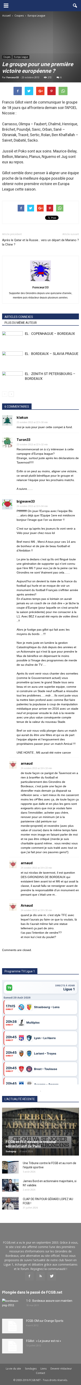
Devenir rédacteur (61, 1368)
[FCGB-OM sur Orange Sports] (12, 1326)
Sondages (31, 1368)
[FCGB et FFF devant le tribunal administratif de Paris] (40, 1132)
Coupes (6, 56)
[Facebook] (29, 1276)
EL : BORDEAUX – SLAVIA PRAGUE (51, 354)
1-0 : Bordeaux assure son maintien (49, 1300)
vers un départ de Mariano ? (60, 240)
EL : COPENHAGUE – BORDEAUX (50, 334)
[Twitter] (52, 1276)
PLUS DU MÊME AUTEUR (21, 322)
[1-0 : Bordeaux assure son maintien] (12, 1306)
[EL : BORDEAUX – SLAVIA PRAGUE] (12, 358)
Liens (43, 1368)
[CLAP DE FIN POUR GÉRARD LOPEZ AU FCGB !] (10, 1203)
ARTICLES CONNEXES (19, 317)
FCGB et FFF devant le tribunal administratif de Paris (31, 1144)
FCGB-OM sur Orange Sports (44, 1320)
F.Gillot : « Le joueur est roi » (43, 1341)
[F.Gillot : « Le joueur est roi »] (12, 1346)
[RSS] (40, 1276)
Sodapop (11, 1151)
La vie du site (13, 1368)
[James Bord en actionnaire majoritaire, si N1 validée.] (10, 1185)
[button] (75, 5)
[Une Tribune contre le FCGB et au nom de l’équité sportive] (10, 1167)
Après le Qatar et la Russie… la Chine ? (21, 242)
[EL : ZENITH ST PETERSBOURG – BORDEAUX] (12, 378)
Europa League (21, 56)
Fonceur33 (12, 77)
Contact (40, 1373)
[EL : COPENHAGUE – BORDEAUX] (12, 338)
